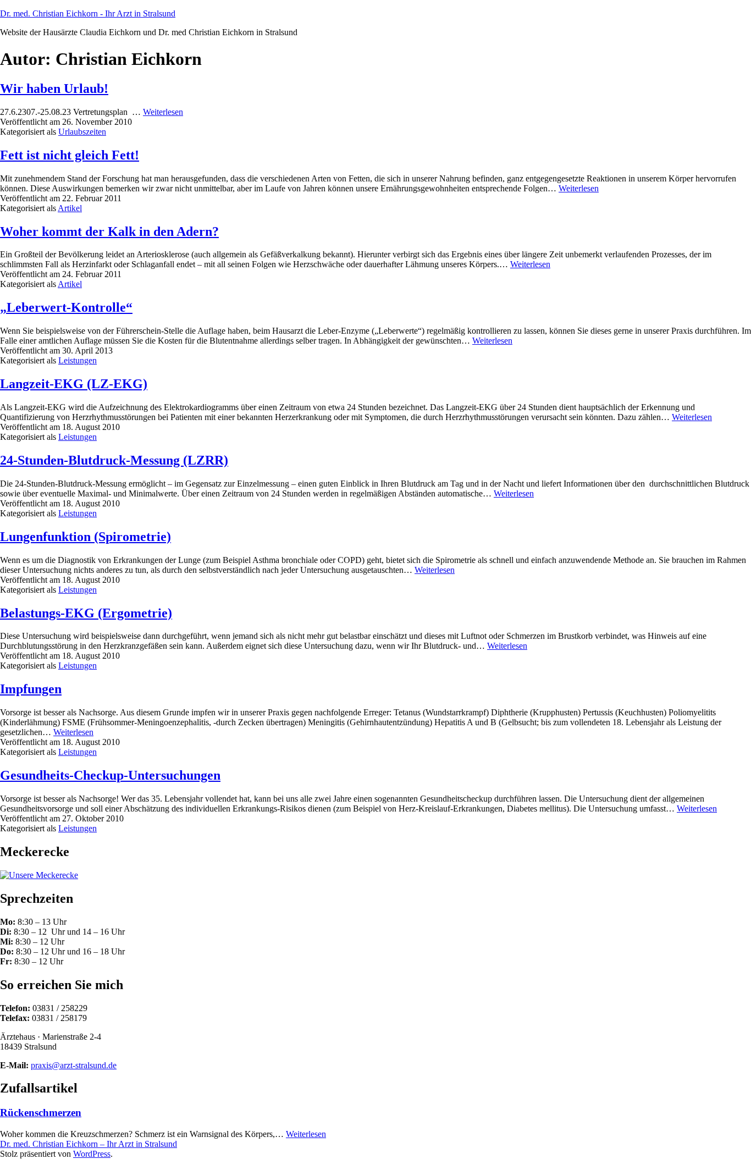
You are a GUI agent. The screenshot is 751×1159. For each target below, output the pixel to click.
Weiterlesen (163, 112)
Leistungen (77, 360)
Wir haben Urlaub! (54, 88)
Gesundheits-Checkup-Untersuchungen (110, 775)
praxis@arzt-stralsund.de (74, 1065)
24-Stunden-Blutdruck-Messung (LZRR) (114, 460)
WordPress (92, 1153)
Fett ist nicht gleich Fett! (69, 155)
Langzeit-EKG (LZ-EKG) (73, 384)
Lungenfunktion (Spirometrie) (85, 536)
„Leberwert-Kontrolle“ (66, 307)
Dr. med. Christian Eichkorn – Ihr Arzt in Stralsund (88, 1144)
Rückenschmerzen (40, 1112)
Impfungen (31, 689)
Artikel (70, 208)
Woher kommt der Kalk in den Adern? (109, 231)
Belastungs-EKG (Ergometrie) (86, 613)
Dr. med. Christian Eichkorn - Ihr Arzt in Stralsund (87, 13)
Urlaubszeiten (82, 131)
